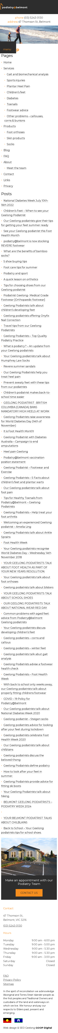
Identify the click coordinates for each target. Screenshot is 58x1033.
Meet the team (16, 168)
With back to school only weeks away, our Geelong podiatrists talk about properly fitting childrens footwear (26, 689)
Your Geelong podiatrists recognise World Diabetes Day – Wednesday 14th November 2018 (26, 553)
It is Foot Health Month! (19, 431)
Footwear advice (17, 110)
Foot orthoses (15, 132)
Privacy (8, 186)
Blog (7, 150)
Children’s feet (16, 92)
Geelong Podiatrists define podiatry (27, 765)
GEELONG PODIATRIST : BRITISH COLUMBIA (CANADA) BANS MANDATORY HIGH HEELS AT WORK (25, 407)
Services (9, 68)
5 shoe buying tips (15, 261)
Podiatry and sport (16, 273)
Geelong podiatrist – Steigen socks (26, 719)
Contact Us (29, 892)
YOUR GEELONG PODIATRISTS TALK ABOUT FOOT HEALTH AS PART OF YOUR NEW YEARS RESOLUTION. (26, 567)
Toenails (12, 104)
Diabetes (12, 98)
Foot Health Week (15, 542)
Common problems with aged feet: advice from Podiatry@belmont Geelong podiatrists (25, 618)
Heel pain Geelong (16, 451)
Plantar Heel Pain (18, 86)
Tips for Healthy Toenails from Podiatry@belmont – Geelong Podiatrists (22, 502)
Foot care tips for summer (20, 267)
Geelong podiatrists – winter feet (25, 648)
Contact (9, 174)
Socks (10, 144)
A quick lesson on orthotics (21, 279)
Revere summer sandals (19, 366)
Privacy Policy (12, 979)
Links (7, 180)
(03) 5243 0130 (12, 925)
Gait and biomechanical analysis (27, 74)
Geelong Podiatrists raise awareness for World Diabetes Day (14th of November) (25, 421)
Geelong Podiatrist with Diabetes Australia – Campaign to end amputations (23, 441)
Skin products (16, 138)
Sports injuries (16, 80)
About (8, 162)
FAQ (6, 156)
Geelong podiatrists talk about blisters (28, 587)
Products (10, 126)
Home (8, 62)
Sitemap (8, 984)
